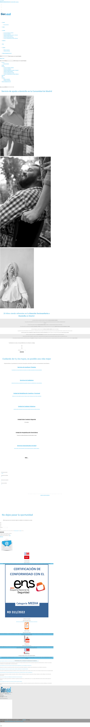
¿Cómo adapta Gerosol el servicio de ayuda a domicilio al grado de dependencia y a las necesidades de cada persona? (15, 665)
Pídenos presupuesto (7, 79)
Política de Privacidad (16, 530)
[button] (26, 661)
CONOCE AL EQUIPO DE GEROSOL (45, 495)
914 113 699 (1, 696)
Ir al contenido (2, 0)
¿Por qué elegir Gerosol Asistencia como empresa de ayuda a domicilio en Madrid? (11, 681)
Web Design (21, 721)
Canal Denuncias (18, 721)
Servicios (3, 66)
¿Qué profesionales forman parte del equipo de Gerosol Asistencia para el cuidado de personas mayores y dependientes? (16, 672)
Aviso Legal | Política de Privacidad (9, 721)
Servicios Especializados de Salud (9, 72)
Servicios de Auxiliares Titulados (9, 67)
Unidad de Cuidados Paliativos (8, 71)
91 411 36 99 (13, 1)
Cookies (20, 530)
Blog (2, 76)
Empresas (3, 75)
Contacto (3, 77)
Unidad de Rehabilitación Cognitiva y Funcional (11, 70)
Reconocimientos (6, 63)
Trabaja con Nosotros (7, 80)
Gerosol (3, 62)
